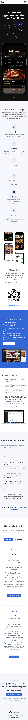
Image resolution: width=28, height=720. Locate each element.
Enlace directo (14, 305)
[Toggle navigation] (25, 2)
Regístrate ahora (14, 694)
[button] (14, 97)
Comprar (14, 656)
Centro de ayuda (11, 717)
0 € (14, 554)
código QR (20, 24)
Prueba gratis (14, 595)
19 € (14, 615)
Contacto (18, 717)
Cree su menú (9, 343)
